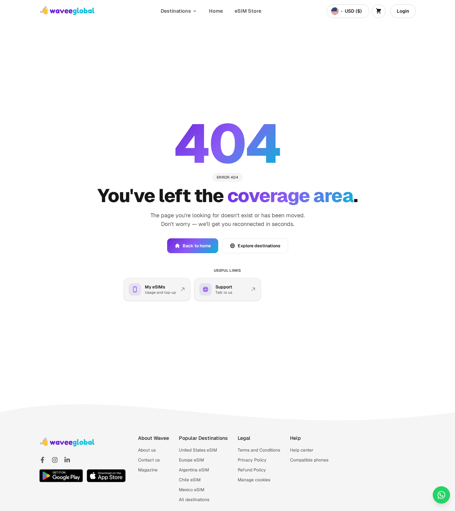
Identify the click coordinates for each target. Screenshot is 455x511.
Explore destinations (259, 246)
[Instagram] (55, 460)
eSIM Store (248, 11)
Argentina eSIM (194, 470)
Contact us (149, 460)
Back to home (197, 246)
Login (403, 11)
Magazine (148, 470)
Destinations (176, 11)
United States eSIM (198, 450)
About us (147, 450)
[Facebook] (42, 460)
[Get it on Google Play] (61, 475)
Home (216, 11)
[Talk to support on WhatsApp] (441, 495)
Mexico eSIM (191, 489)
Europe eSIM (191, 460)
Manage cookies (254, 480)
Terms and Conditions (259, 450)
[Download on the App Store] (106, 475)
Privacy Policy (252, 460)
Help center (301, 450)
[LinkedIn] (67, 460)
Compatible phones (309, 460)
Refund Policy (252, 470)
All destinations (194, 499)
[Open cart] (378, 11)
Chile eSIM (190, 480)
